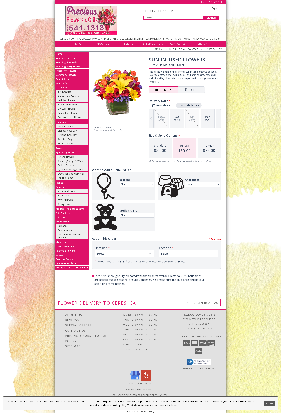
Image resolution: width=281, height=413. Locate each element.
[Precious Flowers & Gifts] (91, 20)
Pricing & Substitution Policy (72, 267)
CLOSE (269, 403)
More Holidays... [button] (66, 143)
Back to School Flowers (70, 117)
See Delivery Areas (202, 302)
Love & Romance (65, 246)
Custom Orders (64, 259)
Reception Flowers (66, 70)
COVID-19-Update (66, 263)
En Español (62, 83)
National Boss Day (67, 134)
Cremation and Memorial (71, 173)
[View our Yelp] (146, 379)
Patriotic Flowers (65, 250)
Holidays (61, 122)
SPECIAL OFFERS (153, 43)
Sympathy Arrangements (71, 169)
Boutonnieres (65, 230)
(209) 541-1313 (215, 2)
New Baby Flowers (67, 104)
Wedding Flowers (65, 58)
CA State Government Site (140, 389)
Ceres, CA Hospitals (140, 383)
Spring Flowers (65, 204)
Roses (59, 148)
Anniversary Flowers (68, 96)
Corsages (62, 225)
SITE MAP (203, 43)
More (153, 82)
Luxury (59, 254)
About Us (61, 242)
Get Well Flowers (66, 108)
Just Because (64, 91)
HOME (78, 43)
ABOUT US (103, 43)
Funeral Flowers (66, 156)
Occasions (61, 87)
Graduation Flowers (68, 113)
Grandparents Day (67, 130)
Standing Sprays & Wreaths (72, 161)
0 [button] (216, 8)
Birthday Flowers (66, 100)
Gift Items (61, 217)
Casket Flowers (66, 165)
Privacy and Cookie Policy (140, 411)
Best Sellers (62, 79)
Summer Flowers (66, 191)
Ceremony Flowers (66, 74)
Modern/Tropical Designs (70, 208)
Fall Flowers (64, 195)
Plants (59, 182)
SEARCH (211, 18)
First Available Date (189, 105)
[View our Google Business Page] (135, 379)
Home (59, 53)
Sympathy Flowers (66, 152)
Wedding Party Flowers (69, 66)
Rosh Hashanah (66, 126)
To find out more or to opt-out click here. (152, 405)
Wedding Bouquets (66, 62)
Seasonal (61, 186)
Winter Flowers (65, 199)
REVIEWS (128, 43)
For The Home (65, 177)
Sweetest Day (65, 139)
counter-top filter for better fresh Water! (141, 395)
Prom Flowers (63, 221)
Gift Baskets (63, 213)
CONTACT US (178, 43)
